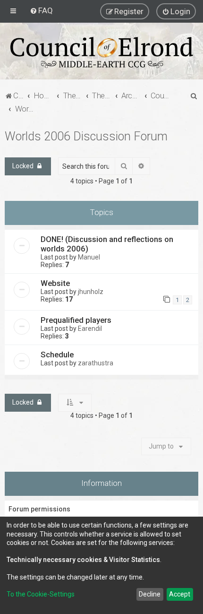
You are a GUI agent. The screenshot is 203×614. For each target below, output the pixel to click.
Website (55, 283)
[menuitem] (41, 10)
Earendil (90, 328)
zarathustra (95, 363)
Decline (150, 594)
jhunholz (90, 291)
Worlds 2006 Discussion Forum (86, 136)
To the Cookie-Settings (41, 594)
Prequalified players (76, 320)
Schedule (57, 354)
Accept (179, 594)
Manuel (89, 257)
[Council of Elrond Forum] (101, 52)
